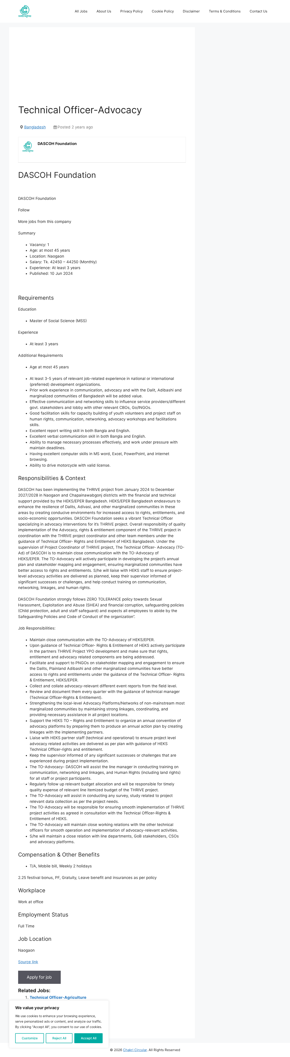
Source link (28, 962)
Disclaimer (191, 11)
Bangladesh (35, 127)
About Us (104, 11)
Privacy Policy (131, 11)
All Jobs (81, 11)
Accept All (88, 1038)
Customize (30, 1038)
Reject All (59, 1038)
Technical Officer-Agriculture (58, 997)
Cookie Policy (163, 11)
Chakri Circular (135, 1050)
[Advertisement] (102, 70)
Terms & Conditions (225, 11)
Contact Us (258, 11)
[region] (59, 1024)
